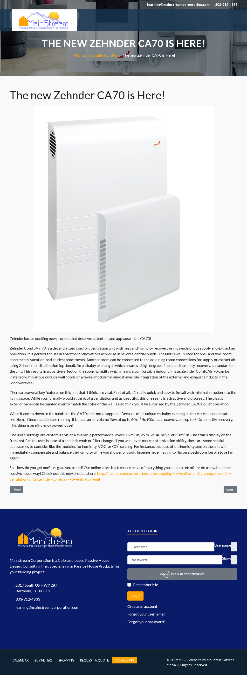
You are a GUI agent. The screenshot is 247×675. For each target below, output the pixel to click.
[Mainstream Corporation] (44, 19)
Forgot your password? (146, 621)
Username (222, 545)
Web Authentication (187, 573)
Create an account (142, 606)
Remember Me (145, 584)
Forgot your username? (146, 614)
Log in (135, 596)
